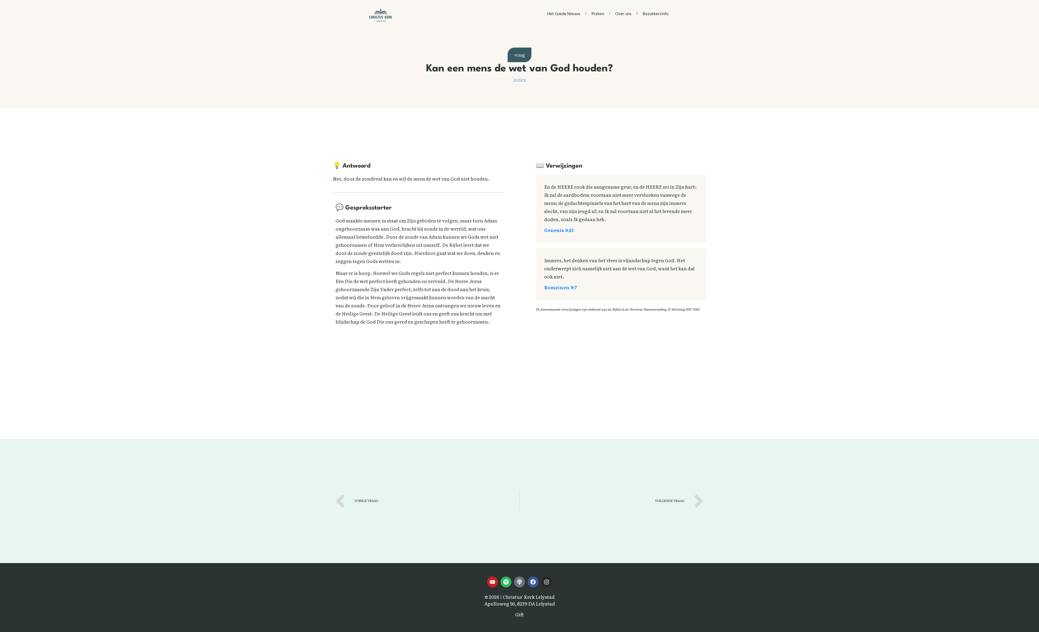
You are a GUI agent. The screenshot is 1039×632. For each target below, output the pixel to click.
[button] (519, 55)
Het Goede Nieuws (563, 13)
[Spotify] (506, 582)
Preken (597, 13)
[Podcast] (519, 582)
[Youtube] (492, 582)
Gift (519, 614)
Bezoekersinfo (655, 13)
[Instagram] (546, 582)
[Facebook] (533, 582)
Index (519, 79)
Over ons (623, 13)
